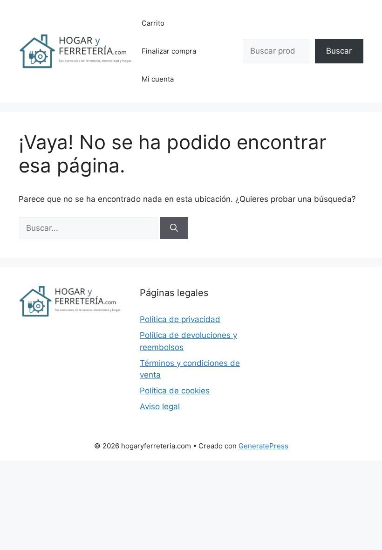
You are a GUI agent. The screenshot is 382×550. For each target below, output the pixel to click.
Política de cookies (175, 390)
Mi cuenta (158, 79)
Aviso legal (160, 406)
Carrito (153, 23)
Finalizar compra (169, 51)
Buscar (339, 50)
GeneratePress (263, 445)
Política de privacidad (180, 319)
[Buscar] (174, 228)
